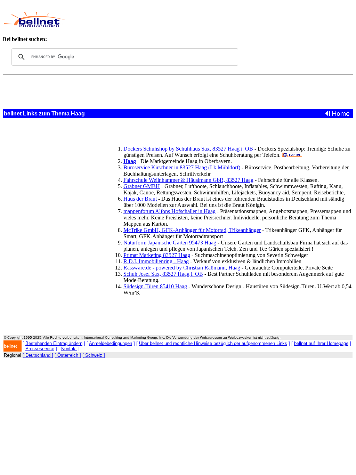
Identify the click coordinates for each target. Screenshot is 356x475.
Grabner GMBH (141, 186)
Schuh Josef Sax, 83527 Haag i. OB (163, 274)
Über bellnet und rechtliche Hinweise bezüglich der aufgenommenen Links (213, 343)
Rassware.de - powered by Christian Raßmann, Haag (181, 268)
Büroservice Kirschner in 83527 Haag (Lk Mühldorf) (181, 167)
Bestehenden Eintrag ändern (53, 343)
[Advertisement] (200, 19)
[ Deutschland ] (38, 355)
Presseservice (39, 348)
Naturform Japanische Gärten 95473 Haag (169, 242)
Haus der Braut (140, 199)
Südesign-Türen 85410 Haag (155, 286)
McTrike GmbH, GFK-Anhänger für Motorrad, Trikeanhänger (192, 230)
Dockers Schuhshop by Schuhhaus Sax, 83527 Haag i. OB (188, 149)
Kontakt (69, 348)
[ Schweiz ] (93, 355)
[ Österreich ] (68, 355)
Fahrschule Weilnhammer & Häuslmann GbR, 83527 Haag (188, 180)
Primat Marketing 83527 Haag (156, 255)
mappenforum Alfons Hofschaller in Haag (169, 211)
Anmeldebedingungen (110, 343)
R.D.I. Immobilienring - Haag (156, 261)
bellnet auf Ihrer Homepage (321, 343)
